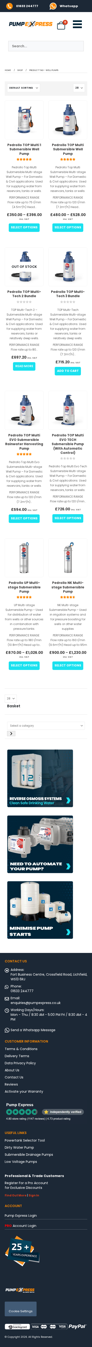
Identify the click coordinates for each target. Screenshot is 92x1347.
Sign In (34, 1195)
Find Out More (15, 1195)
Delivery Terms (17, 1056)
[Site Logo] (20, 1290)
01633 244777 (27, 6)
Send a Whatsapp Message (33, 1030)
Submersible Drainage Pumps (29, 1154)
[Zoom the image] (53, 5)
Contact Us (14, 1077)
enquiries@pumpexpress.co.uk (36, 1002)
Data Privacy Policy (20, 1063)
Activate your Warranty (24, 1091)
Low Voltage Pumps (21, 1161)
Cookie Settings (21, 1311)
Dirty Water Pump (19, 1147)
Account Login (20, 1225)
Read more (24, 366)
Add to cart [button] (68, 371)
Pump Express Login (21, 1215)
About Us (12, 1070)
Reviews (11, 1084)
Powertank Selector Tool (25, 1140)
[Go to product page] (24, 119)
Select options (24, 227)
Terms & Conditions (21, 1049)
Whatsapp (69, 6)
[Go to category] (11, 733)
